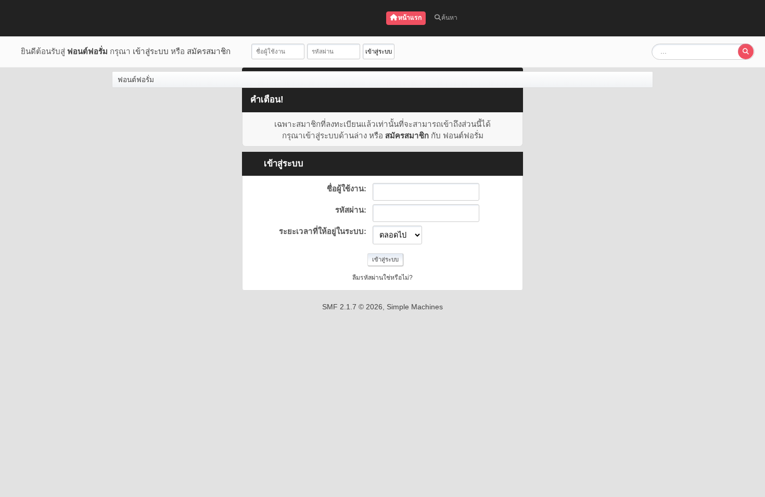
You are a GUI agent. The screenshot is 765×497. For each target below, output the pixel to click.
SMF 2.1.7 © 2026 (352, 307)
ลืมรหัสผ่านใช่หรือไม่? (382, 277)
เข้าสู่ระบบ (151, 51)
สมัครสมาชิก (209, 51)
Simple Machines (415, 307)
